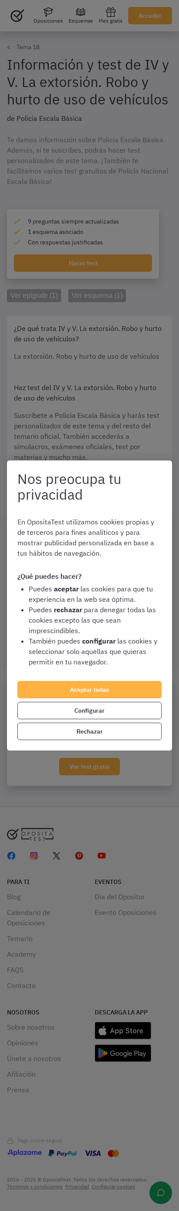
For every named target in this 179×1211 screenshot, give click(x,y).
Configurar (89, 710)
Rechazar (89, 731)
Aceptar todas (89, 690)
